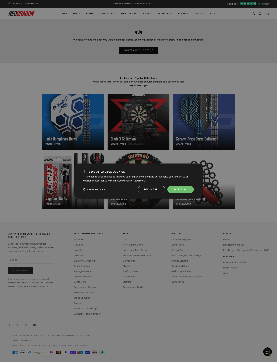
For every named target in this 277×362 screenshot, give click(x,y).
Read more (139, 180)
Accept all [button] (180, 189)
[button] (94, 189)
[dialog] (138, 181)
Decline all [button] (151, 189)
